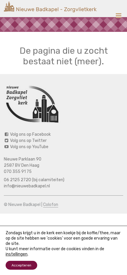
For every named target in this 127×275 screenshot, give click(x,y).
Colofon (50, 204)
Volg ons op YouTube (28, 146)
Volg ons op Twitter (28, 140)
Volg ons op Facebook (30, 134)
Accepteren (21, 265)
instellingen (16, 254)
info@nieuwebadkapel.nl (27, 186)
